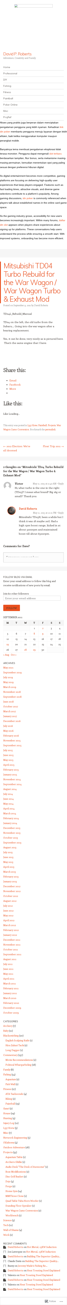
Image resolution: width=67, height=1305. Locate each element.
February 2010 (11, 1003)
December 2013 (11, 828)
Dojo (7, 1181)
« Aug (6, 654)
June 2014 (8, 798)
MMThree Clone (14, 1196)
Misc (5, 110)
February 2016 (11, 735)
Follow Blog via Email (17, 577)
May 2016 (8, 730)
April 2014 (8, 808)
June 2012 (8, 910)
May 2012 (8, 915)
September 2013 (12, 842)
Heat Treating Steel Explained (43, 1270)
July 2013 (8, 852)
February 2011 (11, 988)
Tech (6, 1225)
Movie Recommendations (19, 1059)
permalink (50, 429)
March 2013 (9, 871)
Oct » (13, 654)
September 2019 (12, 672)
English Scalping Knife (17, 1040)
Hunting (7, 1118)
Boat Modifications (15, 1171)
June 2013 (8, 857)
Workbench (11, 1215)
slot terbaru (55, 153)
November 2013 (11, 832)
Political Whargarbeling (18, 1064)
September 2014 (12, 784)
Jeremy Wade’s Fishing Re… (32, 1265)
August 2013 (9, 847)
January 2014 (10, 823)
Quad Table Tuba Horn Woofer (22, 1200)
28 (25, 649)
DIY (5, 79)
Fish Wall (10, 1084)
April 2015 (8, 764)
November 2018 (12, 691)
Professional (10, 73)
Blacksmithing (11, 1035)
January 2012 (10, 934)
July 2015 (8, 750)
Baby (6, 1030)
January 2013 (10, 881)
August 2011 (9, 959)
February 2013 (11, 876)
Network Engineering (15, 1137)
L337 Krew (32, 425)
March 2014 (9, 813)
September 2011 (12, 954)
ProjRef (7, 117)
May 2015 (8, 760)
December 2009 (12, 1007)
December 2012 (11, 886)
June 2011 (8, 969)
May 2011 (8, 973)
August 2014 (9, 789)
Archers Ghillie (13, 1162)
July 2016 (8, 725)
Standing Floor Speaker (18, 1205)
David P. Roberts (17, 53)
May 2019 (8, 682)
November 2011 (11, 944)
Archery (8, 1025)
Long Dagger (12, 1050)
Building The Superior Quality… (43, 1256)
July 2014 (8, 794)
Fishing (7, 85)
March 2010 (9, 998)
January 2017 (10, 716)
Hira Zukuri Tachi (14, 1045)
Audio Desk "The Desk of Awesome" (25, 1166)
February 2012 (11, 930)
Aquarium (10, 1079)
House (6, 1113)
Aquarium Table (14, 1157)
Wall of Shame (11, 1230)
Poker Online (10, 104)
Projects (52, 425)
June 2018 (8, 701)
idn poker (28, 198)
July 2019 (8, 677)
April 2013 (8, 866)
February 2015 (11, 769)
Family (6, 1069)
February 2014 (11, 818)
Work (6, 1234)
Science (7, 1220)
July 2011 (8, 964)
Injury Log (8, 1123)
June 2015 (8, 755)
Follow (11, 608)
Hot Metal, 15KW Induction (42, 1247)
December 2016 (12, 721)
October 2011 (10, 949)
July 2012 (8, 905)
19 (7, 644)
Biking (8, 1098)
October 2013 (10, 837)
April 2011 (8, 978)
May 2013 (8, 862)
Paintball (8, 98)
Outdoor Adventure (14, 1147)
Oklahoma (8, 1142)
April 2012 (8, 920)
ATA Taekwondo (14, 1093)
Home (6, 67)
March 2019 (9, 687)
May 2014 (8, 803)
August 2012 (9, 900)
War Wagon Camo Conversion (21, 1210)
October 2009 (11, 1012)
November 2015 (12, 740)
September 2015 (12, 745)
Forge (8, 1186)
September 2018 (12, 696)
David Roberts (41, 305)
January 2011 (10, 993)
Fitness (7, 92)
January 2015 (10, 774)
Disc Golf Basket (14, 1176)
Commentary (10, 1055)
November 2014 (12, 779)
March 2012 (9, 925)
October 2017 (10, 706)
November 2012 (12, 891)
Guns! (6, 1108)
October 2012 (10, 896)
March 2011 (9, 983)
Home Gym (11, 1191)
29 (34, 649)
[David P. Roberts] (33, 26)
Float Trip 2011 (53, 446)
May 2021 (8, 667)
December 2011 (11, 939)
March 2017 (9, 711)
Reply (61, 483)
